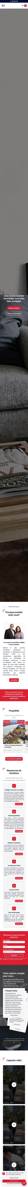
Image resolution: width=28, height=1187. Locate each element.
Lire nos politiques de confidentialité (14, 1183)
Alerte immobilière (14, 308)
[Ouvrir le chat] (24, 1183)
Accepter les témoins (14, 1181)
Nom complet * (6, 940)
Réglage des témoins (14, 1177)
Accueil (4, 606)
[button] (4, 1038)
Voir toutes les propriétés (14, 759)
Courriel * (5, 945)
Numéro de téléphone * (8, 950)
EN (25, 5)
